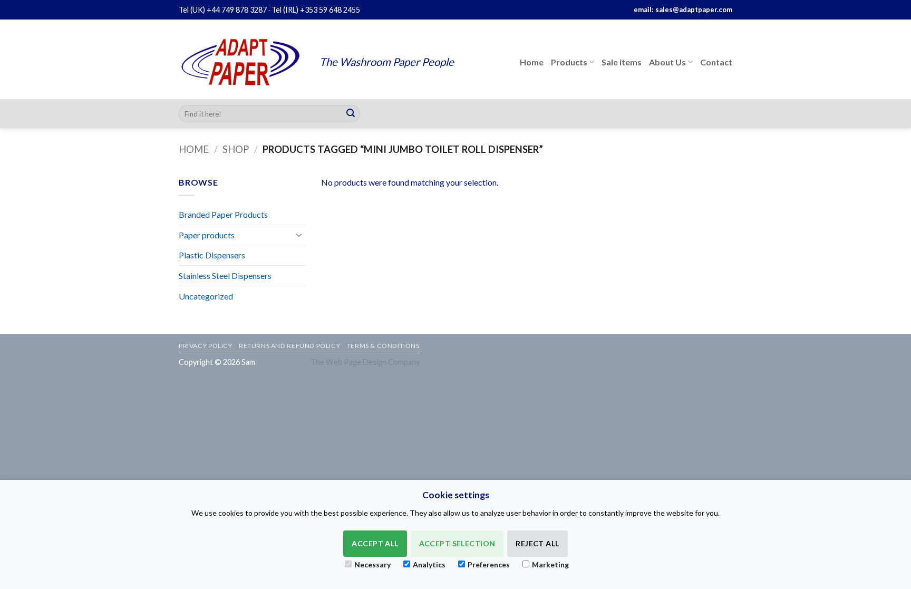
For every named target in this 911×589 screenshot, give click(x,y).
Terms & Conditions (383, 346)
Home (532, 62)
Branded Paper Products (223, 214)
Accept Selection (457, 543)
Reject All (537, 543)
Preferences (489, 564)
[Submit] (351, 114)
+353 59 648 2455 (330, 9)
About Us (667, 62)
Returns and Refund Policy (289, 346)
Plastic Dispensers (212, 255)
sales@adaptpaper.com (693, 9)
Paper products (207, 235)
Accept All (375, 543)
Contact (716, 62)
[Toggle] (299, 234)
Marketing (550, 564)
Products (569, 62)
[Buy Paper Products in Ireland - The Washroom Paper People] (241, 62)
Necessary (372, 564)
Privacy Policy (205, 346)
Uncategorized (206, 296)
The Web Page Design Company (365, 362)
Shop (235, 149)
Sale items (622, 62)
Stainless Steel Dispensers (225, 276)
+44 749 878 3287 (237, 9)
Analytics (429, 564)
